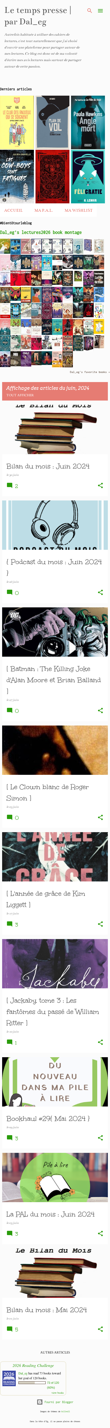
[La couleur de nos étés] (88, 334)
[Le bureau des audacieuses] (26, 253)
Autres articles (55, 1352)
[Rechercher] (90, 10)
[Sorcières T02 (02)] (15, 284)
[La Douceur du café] (15, 333)
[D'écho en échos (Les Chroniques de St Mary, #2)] (15, 253)
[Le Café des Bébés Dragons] (36, 270)
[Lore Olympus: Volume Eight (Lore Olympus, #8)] (67, 299)
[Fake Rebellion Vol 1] (36, 348)
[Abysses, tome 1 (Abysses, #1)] (5, 350)
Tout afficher (20, 395)
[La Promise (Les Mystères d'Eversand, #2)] (57, 252)
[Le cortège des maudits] (36, 317)
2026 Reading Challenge (33, 1365)
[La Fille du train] (99, 286)
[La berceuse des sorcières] (47, 333)
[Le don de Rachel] (57, 283)
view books (58, 1393)
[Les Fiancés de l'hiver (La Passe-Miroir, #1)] (99, 301)
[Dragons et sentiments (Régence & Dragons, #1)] (5, 366)
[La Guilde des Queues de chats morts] (99, 268)
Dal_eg (23, 1373)
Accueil (13, 210)
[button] (100, 486)
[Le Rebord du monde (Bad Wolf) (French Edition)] (78, 317)
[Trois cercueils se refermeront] (26, 301)
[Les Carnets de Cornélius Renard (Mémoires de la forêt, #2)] (78, 333)
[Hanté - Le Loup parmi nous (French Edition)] (88, 316)
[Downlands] (5, 285)
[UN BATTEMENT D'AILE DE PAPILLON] (47, 348)
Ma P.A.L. (43, 210)
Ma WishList (78, 210)
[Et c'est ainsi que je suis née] (15, 299)
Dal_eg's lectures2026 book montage (41, 232)
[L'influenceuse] (57, 269)
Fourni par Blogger (58, 1402)
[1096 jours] (26, 316)
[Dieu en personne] (15, 365)
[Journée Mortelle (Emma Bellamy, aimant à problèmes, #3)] (88, 285)
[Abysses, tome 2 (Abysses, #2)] (47, 318)
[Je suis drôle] (47, 285)
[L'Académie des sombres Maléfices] (57, 317)
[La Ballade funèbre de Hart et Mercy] (57, 333)
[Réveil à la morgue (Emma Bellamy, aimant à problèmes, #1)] (88, 301)
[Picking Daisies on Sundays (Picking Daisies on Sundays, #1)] (5, 270)
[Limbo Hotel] (78, 280)
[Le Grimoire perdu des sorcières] (78, 350)
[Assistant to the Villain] (88, 250)
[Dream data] (26, 268)
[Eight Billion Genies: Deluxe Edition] (15, 269)
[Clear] (57, 301)
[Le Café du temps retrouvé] (57, 367)
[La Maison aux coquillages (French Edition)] (15, 317)
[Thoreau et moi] (88, 268)
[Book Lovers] (47, 269)
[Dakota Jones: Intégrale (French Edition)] (88, 350)
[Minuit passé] (36, 364)
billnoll (65, 1411)
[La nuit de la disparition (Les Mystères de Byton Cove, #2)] (78, 253)
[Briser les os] (15, 350)
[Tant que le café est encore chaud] (36, 333)
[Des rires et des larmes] (99, 317)
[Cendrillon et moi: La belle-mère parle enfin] (67, 285)
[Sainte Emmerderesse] (5, 317)
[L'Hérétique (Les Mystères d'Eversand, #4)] (36, 252)
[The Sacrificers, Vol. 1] (5, 302)
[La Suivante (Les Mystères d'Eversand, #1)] (67, 252)
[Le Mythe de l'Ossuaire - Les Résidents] (67, 334)
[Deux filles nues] (99, 347)
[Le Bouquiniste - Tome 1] (99, 252)
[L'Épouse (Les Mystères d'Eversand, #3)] (47, 252)
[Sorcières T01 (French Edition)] (26, 284)
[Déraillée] (26, 365)
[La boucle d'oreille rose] (36, 301)
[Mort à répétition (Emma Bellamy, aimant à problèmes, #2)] (78, 301)
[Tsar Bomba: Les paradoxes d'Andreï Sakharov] (67, 267)
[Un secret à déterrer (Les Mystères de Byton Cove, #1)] (67, 317)
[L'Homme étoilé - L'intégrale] (99, 332)
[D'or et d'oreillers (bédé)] (47, 363)
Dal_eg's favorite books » (90, 372)
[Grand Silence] (26, 348)
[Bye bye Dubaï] (5, 333)
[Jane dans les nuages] (5, 252)
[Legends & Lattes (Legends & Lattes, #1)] (67, 366)
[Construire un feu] (57, 348)
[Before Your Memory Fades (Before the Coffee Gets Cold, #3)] (26, 334)
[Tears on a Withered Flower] (36, 284)
